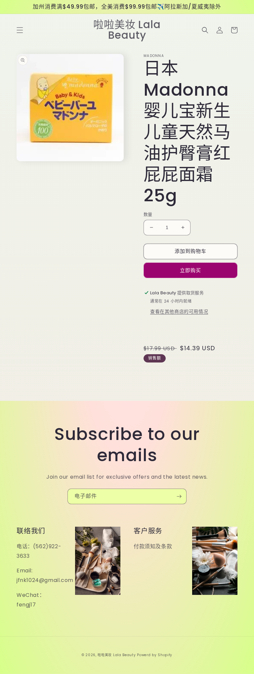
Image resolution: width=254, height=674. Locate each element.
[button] (20, 30)
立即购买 (190, 270)
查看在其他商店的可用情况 (179, 311)
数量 (148, 214)
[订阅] (179, 496)
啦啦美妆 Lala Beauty (117, 654)
